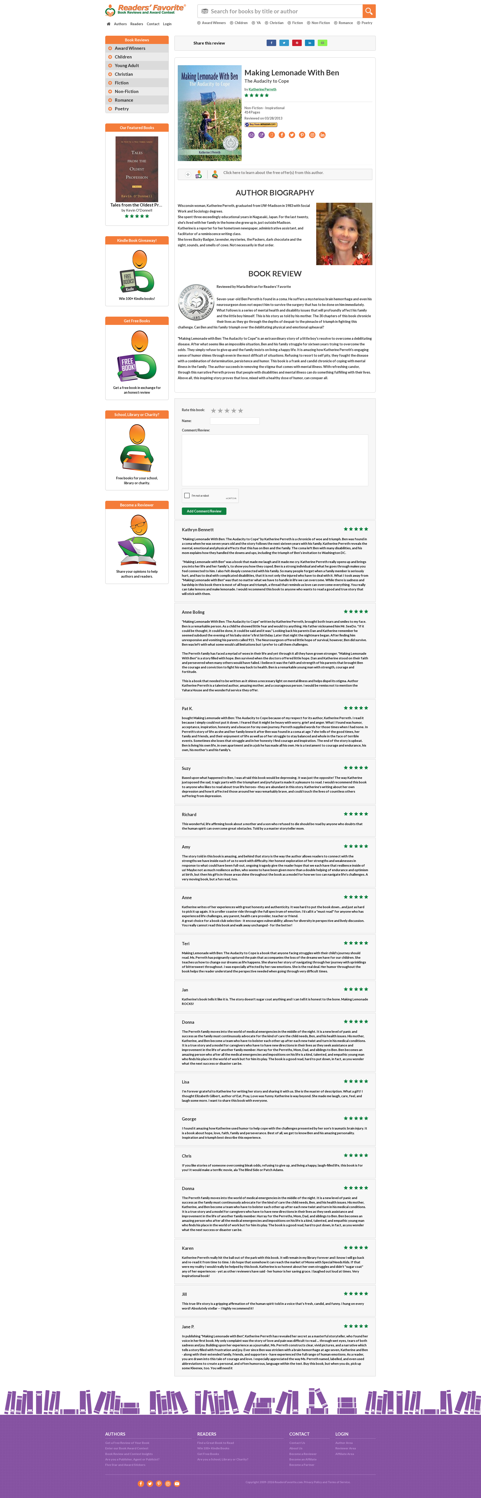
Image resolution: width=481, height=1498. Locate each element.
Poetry (367, 23)
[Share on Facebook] (271, 43)
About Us (296, 1448)
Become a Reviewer (303, 1454)
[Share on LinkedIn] (310, 43)
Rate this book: (193, 410)
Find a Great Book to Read (215, 1442)
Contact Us (297, 1442)
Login (167, 24)
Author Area (344, 1442)
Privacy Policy (313, 1482)
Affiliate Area (344, 1454)
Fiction (297, 23)
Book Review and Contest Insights (129, 1454)
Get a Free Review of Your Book (127, 1442)
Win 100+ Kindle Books (213, 1448)
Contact (153, 24)
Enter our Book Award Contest (126, 1448)
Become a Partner (302, 1464)
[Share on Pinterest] (297, 43)
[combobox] (286, 11)
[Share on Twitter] (284, 43)
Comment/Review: (196, 430)
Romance (346, 23)
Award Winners (214, 23)
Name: (186, 421)
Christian (277, 23)
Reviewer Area (345, 1448)
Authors (120, 24)
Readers (136, 24)
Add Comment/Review (204, 511)
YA (258, 23)
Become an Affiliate (303, 1459)
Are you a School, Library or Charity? (222, 1459)
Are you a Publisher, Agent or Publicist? (132, 1459)
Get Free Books (208, 1454)
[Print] (322, 43)
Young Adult (127, 65)
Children (241, 23)
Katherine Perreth (262, 89)
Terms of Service (339, 1482)
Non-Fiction (321, 23)
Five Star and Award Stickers (125, 1464)
